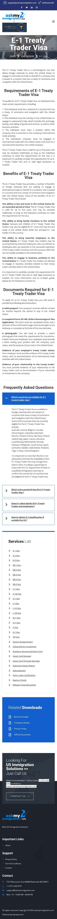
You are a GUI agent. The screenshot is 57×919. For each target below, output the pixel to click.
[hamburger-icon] (53, 21)
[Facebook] (21, 7)
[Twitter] (26, 7)
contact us (18, 796)
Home (13, 55)
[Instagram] (37, 7)
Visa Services (27, 55)
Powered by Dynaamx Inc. (13, 914)
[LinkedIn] (31, 7)
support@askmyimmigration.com (21, 786)
